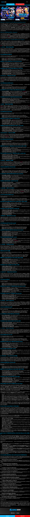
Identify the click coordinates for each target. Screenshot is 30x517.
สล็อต (24, 25)
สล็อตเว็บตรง (19, 24)
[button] (27, 1)
